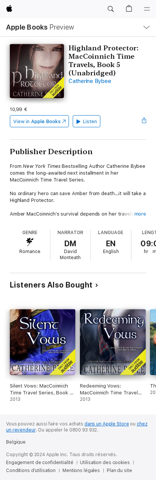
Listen (90, 121)
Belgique (16, 442)
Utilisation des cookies (104, 462)
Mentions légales (81, 470)
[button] (110, 9)
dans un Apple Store (106, 424)
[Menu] (147, 9)
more (140, 214)
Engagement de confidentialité (39, 462)
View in (37, 121)
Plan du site (119, 470)
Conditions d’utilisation (31, 470)
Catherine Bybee (90, 81)
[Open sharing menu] (143, 121)
